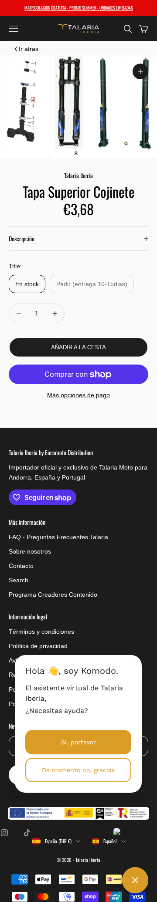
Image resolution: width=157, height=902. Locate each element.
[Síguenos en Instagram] (4, 832)
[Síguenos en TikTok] (27, 832)
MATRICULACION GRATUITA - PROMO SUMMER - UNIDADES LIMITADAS (78, 7)
